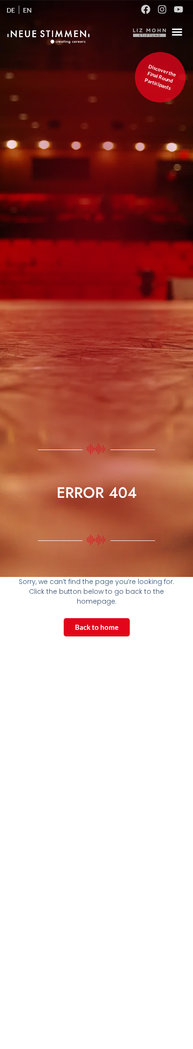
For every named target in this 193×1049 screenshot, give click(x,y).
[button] (177, 31)
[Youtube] (178, 9)
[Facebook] (145, 9)
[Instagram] (162, 9)
